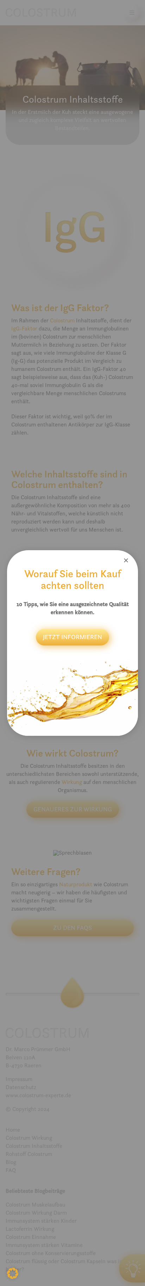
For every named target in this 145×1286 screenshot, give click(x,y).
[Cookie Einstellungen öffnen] (12, 1277)
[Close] (126, 560)
